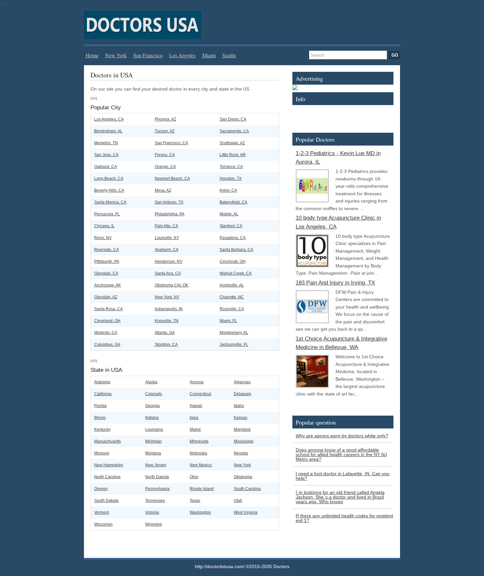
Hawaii (196, 405)
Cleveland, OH (107, 320)
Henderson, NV (168, 261)
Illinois (100, 417)
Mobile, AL (229, 214)
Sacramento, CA (234, 131)
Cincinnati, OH (233, 261)
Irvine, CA (228, 190)
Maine (195, 429)
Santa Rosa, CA (108, 309)
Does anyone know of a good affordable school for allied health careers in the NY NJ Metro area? (341, 454)
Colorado (153, 394)
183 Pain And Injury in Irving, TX (335, 283)
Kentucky (102, 429)
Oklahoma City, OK (171, 285)
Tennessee (155, 500)
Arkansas (242, 382)
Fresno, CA (165, 154)
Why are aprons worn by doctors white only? (342, 435)
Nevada (241, 453)
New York (116, 55)
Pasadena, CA (233, 237)
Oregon (101, 488)
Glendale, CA (106, 273)
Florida (100, 405)
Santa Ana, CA (168, 273)
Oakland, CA (105, 166)
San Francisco (148, 55)
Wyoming (153, 524)
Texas (195, 500)
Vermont (101, 512)
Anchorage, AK (107, 285)
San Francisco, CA (171, 143)
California (103, 394)
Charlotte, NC (232, 297)
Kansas (240, 417)
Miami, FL (228, 320)
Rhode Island (202, 488)
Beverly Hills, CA (109, 190)
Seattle (229, 55)
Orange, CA (165, 166)
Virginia (152, 512)
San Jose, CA (106, 154)
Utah (238, 500)
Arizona (196, 382)
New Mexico (201, 465)
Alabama (102, 382)
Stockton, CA (166, 344)
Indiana (152, 417)
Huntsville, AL (232, 285)
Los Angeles (182, 55)
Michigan (153, 441)
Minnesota (199, 441)
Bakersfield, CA (233, 202)
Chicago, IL (104, 226)
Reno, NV (103, 237)
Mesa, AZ (163, 190)
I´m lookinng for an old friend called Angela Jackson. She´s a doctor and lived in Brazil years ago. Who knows (340, 497)
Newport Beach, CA (172, 178)
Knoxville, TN (166, 320)
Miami (209, 55)
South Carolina (247, 488)
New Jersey (155, 465)
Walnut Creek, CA (236, 273)
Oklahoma (243, 477)
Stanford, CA (231, 226)
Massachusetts (107, 441)
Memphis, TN (106, 143)
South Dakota (106, 500)
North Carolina (107, 477)
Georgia (152, 405)
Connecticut (200, 394)
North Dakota (157, 477)
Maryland (242, 429)
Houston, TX (231, 178)
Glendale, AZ (105, 297)
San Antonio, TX (169, 202)
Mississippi (244, 441)
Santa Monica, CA (110, 202)
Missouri (101, 453)
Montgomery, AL (234, 332)
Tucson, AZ (165, 131)
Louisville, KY (167, 237)
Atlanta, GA (165, 332)
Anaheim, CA (166, 249)
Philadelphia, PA (169, 214)
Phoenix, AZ (165, 119)
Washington (200, 512)
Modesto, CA (105, 332)
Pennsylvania (157, 488)
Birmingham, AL (108, 131)
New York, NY (167, 297)
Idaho (239, 405)
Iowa (194, 417)
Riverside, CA (106, 249)
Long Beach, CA (108, 178)
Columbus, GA (107, 344)
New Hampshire (108, 465)
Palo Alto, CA (166, 226)
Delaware (242, 394)
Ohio (194, 477)
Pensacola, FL (107, 214)
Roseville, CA (232, 309)
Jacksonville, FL (234, 344)
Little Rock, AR (233, 154)
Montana (153, 453)
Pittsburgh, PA (106, 261)
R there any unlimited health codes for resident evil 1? (344, 518)
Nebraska (198, 453)
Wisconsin (103, 524)
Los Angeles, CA (109, 119)
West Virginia (245, 512)
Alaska (151, 382)
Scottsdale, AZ (232, 143)
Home (92, 55)
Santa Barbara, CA (236, 249)
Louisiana (154, 429)
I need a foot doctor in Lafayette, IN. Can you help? (343, 476)
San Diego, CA (233, 119)
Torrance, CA (231, 166)
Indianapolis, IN (169, 309)
